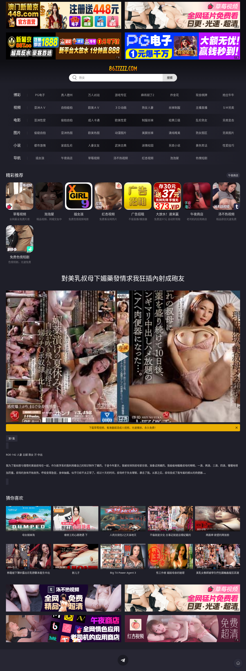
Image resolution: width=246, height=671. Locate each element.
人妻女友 (94, 145)
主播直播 (201, 108)
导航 (17, 158)
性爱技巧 (228, 145)
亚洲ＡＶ (40, 108)
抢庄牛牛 (228, 95)
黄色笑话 (201, 145)
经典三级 (174, 120)
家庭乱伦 (67, 145)
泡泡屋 (174, 158)
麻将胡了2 (147, 95)
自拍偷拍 (67, 108)
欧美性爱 (120, 120)
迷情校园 (147, 145)
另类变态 (228, 120)
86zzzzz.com (123, 68)
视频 (17, 107)
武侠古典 (120, 145)
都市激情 (40, 145)
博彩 (17, 94)
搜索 (170, 78)
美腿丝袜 (147, 133)
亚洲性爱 (40, 120)
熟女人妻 (147, 108)
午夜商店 (67, 158)
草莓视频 (94, 158)
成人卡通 (94, 120)
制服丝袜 (147, 120)
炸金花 (174, 95)
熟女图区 (201, 133)
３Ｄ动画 (120, 108)
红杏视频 (147, 158)
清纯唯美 (174, 133)
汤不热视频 (120, 158)
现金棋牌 (201, 95)
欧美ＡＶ (94, 108)
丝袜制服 (174, 108)
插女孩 (40, 158)
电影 (17, 120)
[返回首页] (238, 663)
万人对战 (94, 95)
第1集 (11, 438)
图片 (17, 132)
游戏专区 (120, 95)
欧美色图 (94, 133)
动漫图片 (120, 133)
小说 (17, 145)
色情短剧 (201, 158)
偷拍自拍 (67, 120)
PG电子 (40, 95)
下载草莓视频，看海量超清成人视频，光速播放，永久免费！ (123, 427)
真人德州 (67, 95)
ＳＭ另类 (228, 108)
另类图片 (228, 133)
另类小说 (174, 145)
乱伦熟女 (201, 120)
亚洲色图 (67, 133)
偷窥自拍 (40, 133)
